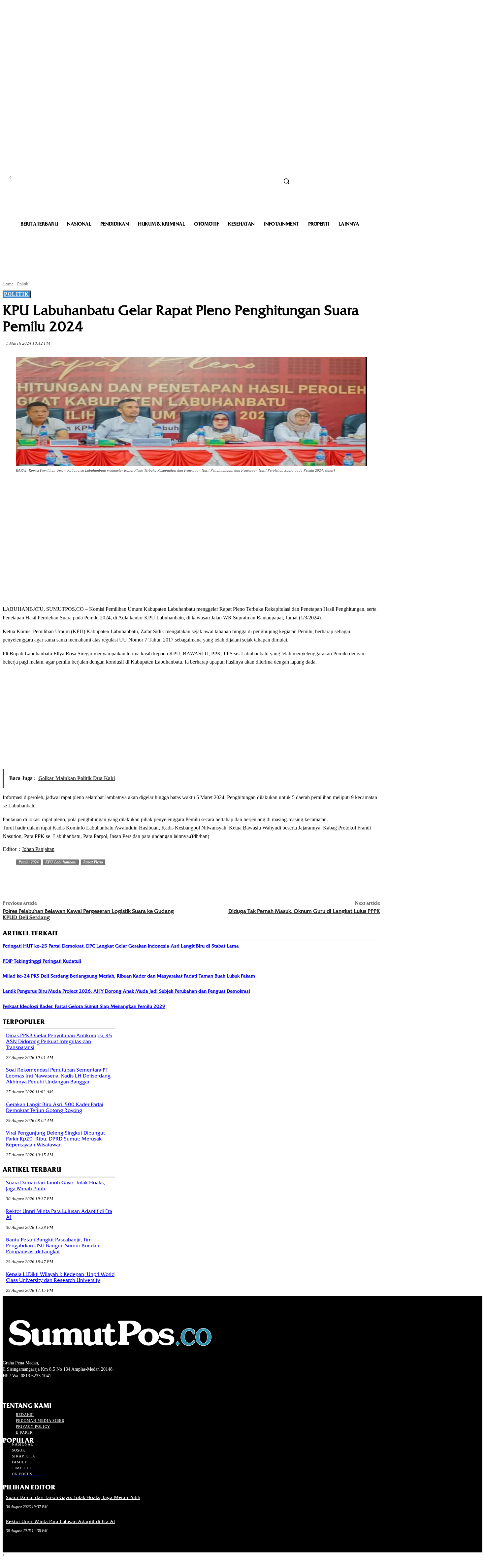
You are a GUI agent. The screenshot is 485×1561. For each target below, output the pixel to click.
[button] (286, 181)
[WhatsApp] (133, 488)
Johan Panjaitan (38, 849)
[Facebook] (62, 488)
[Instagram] (18, 1388)
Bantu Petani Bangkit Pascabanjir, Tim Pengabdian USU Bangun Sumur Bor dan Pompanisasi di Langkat (52, 1246)
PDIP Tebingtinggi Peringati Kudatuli (42, 961)
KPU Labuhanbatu (61, 862)
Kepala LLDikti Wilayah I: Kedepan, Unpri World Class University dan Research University (60, 1277)
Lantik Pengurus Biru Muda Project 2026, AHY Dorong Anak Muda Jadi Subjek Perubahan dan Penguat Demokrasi (126, 991)
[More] (157, 489)
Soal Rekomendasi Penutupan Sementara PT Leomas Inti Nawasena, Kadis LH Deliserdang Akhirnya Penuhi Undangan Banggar (58, 1076)
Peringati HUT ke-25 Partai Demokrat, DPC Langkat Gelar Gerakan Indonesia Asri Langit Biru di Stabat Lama (121, 946)
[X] (86, 488)
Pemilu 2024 (28, 862)
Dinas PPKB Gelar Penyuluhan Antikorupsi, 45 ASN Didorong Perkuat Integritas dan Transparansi (59, 1041)
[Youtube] (42, 1388)
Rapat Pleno (93, 862)
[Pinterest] (109, 488)
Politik (22, 284)
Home (8, 284)
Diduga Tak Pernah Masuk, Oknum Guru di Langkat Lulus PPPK (304, 911)
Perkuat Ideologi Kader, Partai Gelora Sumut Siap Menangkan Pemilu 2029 (84, 1006)
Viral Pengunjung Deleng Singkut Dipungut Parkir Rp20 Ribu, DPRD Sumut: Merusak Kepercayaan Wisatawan (55, 1139)
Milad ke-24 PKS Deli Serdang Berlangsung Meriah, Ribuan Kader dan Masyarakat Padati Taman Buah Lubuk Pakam (129, 976)
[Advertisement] (242, 253)
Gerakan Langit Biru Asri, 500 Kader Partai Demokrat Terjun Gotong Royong (54, 1107)
